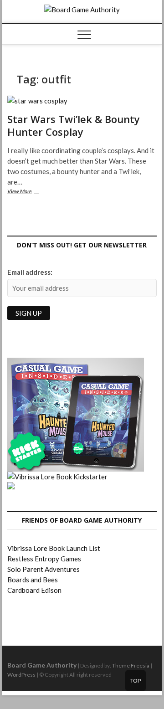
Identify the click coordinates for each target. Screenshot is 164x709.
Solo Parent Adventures (43, 569)
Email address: (29, 272)
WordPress (21, 674)
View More (28, 192)
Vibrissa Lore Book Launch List (53, 548)
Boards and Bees (32, 579)
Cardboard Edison (34, 590)
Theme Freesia (130, 665)
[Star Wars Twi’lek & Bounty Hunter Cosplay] (82, 101)
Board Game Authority (42, 665)
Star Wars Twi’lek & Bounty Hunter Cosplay (73, 125)
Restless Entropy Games (44, 559)
